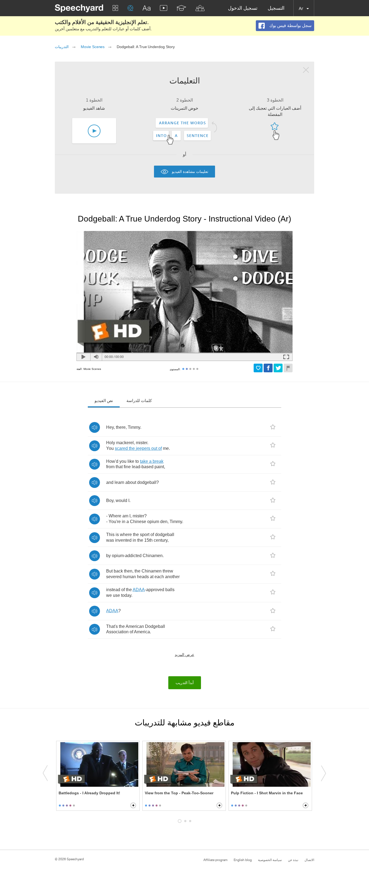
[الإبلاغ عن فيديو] (288, 368)
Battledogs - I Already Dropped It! (89, 793)
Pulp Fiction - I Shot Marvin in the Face (267, 793)
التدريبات (62, 47)
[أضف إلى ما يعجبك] (258, 368)
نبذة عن (293, 860)
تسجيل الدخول (242, 8)
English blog (243, 860)
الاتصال (309, 860)
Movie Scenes (93, 47)
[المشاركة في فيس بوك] (268, 368)
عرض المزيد (184, 654)
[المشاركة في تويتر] (278, 368)
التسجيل (276, 8)
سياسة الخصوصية (270, 860)
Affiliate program (215, 860)
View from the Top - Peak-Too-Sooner (179, 793)
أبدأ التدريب (185, 683)
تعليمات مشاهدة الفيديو (190, 171)
